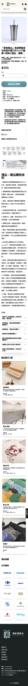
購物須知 (3, 652)
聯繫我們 (3, 647)
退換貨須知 (4, 657)
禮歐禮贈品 (16, 683)
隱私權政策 (4, 659)
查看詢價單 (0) (27, 513)
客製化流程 (4, 649)
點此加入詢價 (14, 84)
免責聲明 (3, 654)
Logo (11, 4)
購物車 (26, 4)
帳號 (23, 4)
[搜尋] (25, 9)
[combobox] (14, 9)
